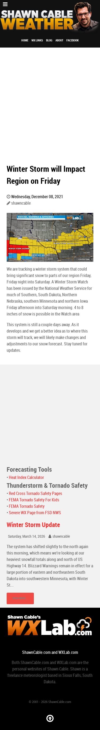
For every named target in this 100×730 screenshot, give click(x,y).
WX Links (37, 40)
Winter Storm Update (33, 525)
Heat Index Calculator (26, 477)
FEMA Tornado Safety (27, 506)
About (59, 40)
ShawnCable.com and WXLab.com (50, 652)
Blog (49, 40)
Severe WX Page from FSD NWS (35, 512)
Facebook (72, 40)
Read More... (20, 598)
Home (24, 40)
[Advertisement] (50, 100)
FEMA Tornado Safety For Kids (34, 499)
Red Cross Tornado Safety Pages (35, 493)
